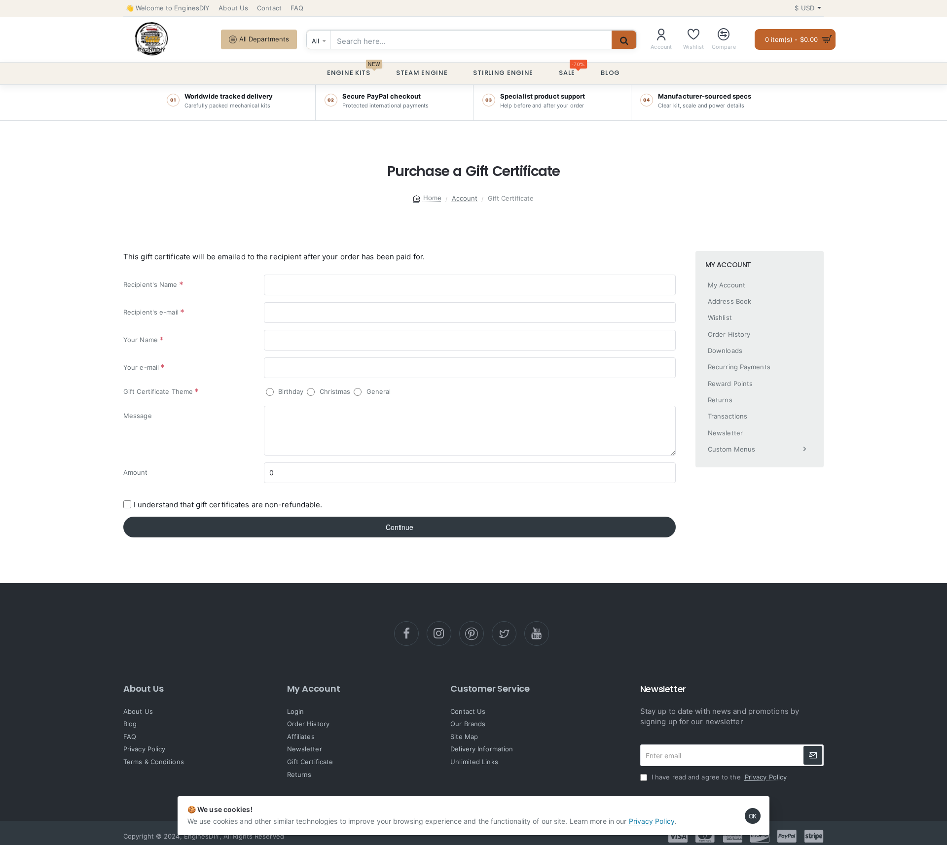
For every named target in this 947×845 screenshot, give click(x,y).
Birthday (290, 391)
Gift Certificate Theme (158, 391)
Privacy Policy (652, 821)
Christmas (333, 391)
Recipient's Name (150, 284)
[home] (427, 198)
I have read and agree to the (718, 777)
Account (465, 198)
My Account (313, 689)
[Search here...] (624, 41)
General (377, 391)
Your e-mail (141, 367)
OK (753, 815)
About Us (143, 689)
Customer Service (490, 689)
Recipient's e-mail (151, 312)
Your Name (140, 340)
